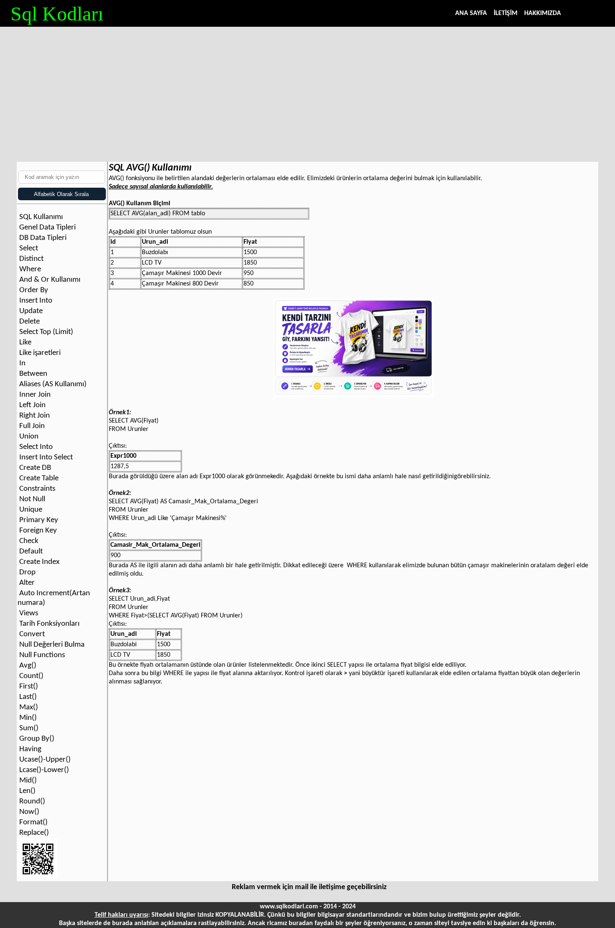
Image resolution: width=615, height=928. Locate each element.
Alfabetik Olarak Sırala (59, 194)
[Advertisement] (307, 89)
